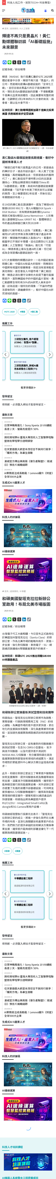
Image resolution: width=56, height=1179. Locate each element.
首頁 (6, 28)
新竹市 (18, 336)
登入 (20, 404)
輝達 (23, 311)
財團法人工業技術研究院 (25, 346)
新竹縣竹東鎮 (21, 362)
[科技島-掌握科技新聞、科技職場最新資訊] (28, 10)
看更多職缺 (27, 387)
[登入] (45, 12)
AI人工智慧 (25, 28)
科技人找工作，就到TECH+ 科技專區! (29, 2)
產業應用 (14, 28)
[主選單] (3, 11)
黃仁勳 (32, 76)
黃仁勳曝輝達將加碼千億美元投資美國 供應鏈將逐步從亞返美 (28, 111)
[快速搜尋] (52, 11)
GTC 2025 (44, 76)
